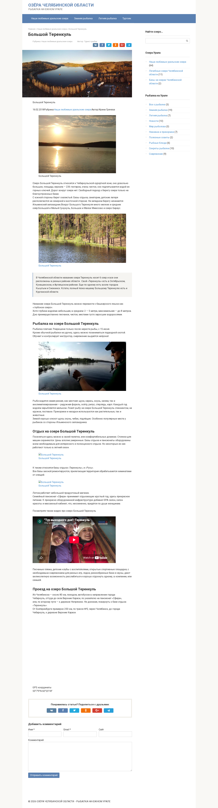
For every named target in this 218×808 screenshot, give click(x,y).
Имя (31, 729)
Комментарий (36, 740)
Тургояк (126, 18)
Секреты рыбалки (159, 148)
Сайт (101, 729)
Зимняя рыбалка (83, 18)
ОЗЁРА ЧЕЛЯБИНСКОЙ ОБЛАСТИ (61, 5)
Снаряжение (156, 153)
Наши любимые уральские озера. (73, 109)
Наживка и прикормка (161, 132)
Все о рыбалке (157, 104)
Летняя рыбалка (107, 18)
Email (67, 729)
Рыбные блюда (158, 143)
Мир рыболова (157, 126)
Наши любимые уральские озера (49, 18)
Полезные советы (159, 137)
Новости (153, 121)
